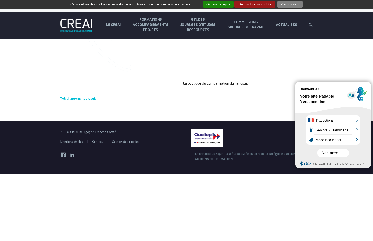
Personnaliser (290, 4)
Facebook (64, 155)
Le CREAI (113, 24)
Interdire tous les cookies (255, 4)
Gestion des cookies (125, 141)
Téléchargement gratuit (78, 98)
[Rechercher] (310, 24)
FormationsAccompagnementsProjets (150, 24)
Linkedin (73, 155)
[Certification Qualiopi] (207, 137)
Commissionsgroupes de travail (246, 25)
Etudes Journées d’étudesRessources (197, 24)
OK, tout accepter (218, 4)
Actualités (286, 24)
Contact (97, 141)
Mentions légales (71, 141)
